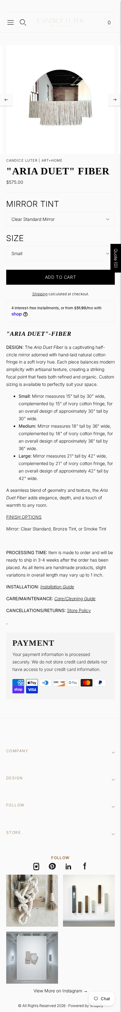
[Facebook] (84, 866)
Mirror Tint (32, 204)
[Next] (115, 99)
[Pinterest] (52, 866)
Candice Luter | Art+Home (34, 160)
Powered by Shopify (85, 1005)
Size (15, 238)
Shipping (39, 294)
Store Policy (79, 610)
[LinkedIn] (68, 866)
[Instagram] (36, 866)
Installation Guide (57, 586)
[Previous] (6, 99)
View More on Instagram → (61, 990)
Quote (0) (116, 258)
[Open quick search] (23, 22)
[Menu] (10, 22)
